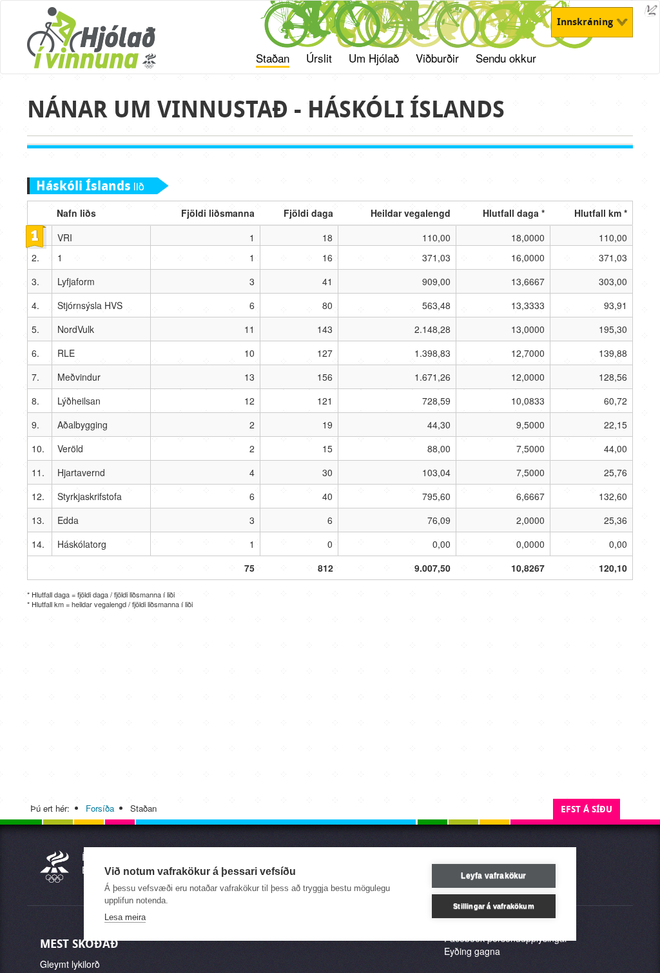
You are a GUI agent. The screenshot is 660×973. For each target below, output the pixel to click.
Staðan (272, 58)
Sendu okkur (506, 58)
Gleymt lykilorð (70, 964)
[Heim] (108, 44)
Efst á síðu (586, 809)
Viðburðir (437, 58)
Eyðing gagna (472, 951)
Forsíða (100, 808)
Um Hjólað (374, 58)
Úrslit (319, 58)
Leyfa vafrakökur (493, 875)
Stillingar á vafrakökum (493, 906)
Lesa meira (125, 917)
